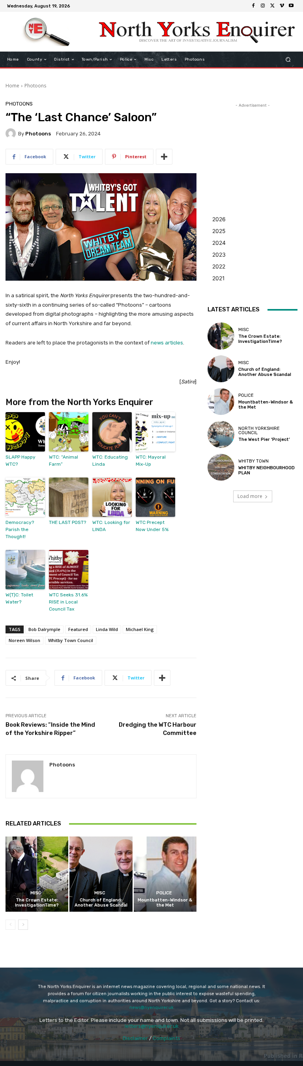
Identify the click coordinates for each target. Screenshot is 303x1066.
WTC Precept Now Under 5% (152, 526)
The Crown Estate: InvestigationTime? (37, 903)
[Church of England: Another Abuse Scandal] (100, 874)
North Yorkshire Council (259, 430)
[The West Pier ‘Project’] (221, 434)
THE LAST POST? (67, 522)
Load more (250, 496)
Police (164, 893)
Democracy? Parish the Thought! (20, 529)
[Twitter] (272, 6)
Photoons (35, 85)
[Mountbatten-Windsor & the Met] (165, 874)
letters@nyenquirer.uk (152, 1026)
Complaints (166, 1038)
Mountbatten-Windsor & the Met (165, 903)
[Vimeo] (281, 6)
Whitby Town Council (70, 640)
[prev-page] (10, 925)
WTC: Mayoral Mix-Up (151, 460)
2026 (219, 219)
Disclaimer (135, 1038)
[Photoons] (12, 133)
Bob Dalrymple (44, 629)
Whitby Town (253, 461)
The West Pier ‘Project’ (264, 439)
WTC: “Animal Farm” (63, 460)
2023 (219, 254)
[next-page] (23, 925)
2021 (218, 278)
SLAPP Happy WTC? (21, 460)
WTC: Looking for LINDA (111, 526)
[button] (288, 59)
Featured (78, 629)
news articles (167, 343)
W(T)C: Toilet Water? (19, 598)
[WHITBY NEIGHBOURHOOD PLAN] (221, 467)
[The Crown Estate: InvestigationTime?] (37, 874)
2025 (219, 231)
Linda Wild (107, 629)
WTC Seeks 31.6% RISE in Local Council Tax (68, 602)
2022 (218, 266)
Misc (35, 893)
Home (12, 85)
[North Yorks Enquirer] (46, 32)
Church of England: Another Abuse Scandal (101, 903)
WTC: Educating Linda (110, 460)
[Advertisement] (252, 148)
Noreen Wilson (24, 640)
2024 (219, 242)
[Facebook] (253, 6)
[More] (164, 157)
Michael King (140, 629)
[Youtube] (291, 6)
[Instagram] (262, 6)
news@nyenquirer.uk (151, 1007)
